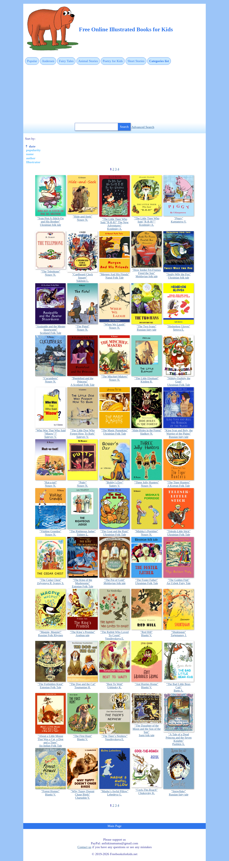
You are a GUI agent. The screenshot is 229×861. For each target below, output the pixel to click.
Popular (32, 61)
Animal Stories (88, 61)
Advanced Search (142, 127)
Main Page (114, 826)
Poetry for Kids (113, 61)
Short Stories (136, 61)
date (32, 146)
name (30, 154)
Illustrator (33, 162)
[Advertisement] (114, 94)
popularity (33, 150)
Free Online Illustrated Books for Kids (126, 29)
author (30, 158)
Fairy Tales (66, 61)
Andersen (48, 61)
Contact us (84, 847)
